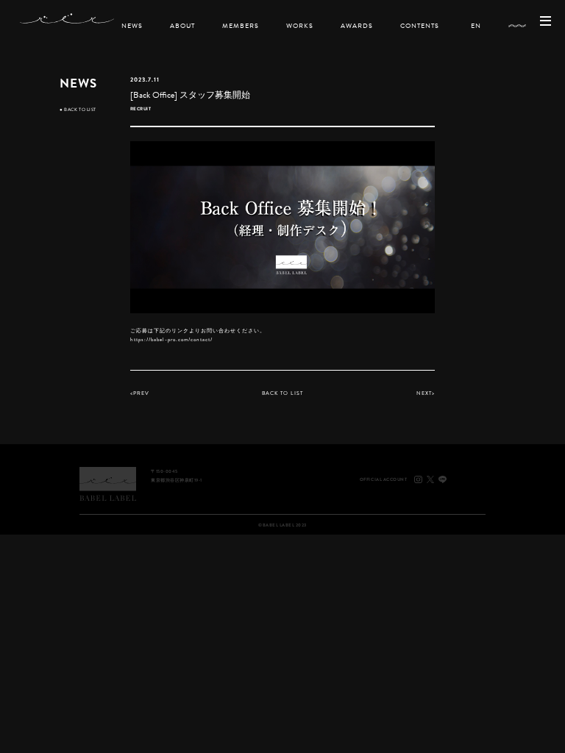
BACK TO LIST (78, 109)
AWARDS (357, 26)
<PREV (139, 393)
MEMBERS (240, 26)
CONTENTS (419, 26)
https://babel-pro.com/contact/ (171, 339)
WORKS (299, 26)
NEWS (132, 26)
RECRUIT (141, 108)
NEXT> (425, 393)
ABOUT (182, 26)
